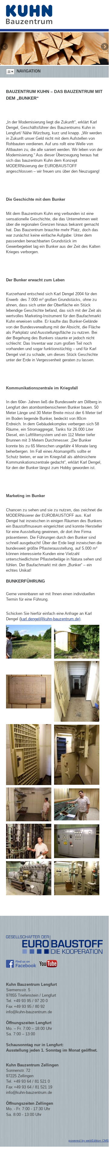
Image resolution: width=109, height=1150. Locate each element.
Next (104, 47)
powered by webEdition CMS (89, 1140)
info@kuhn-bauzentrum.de (29, 1012)
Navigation (28, 71)
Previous (4, 47)
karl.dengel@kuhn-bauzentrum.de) (50, 619)
